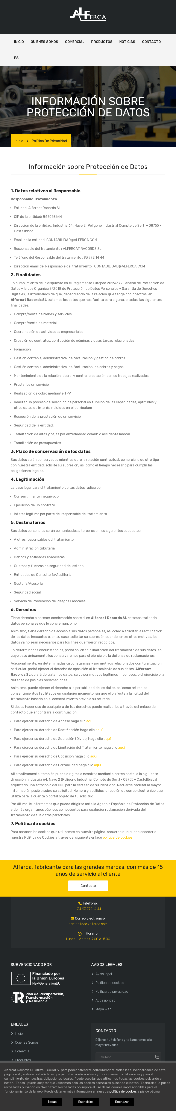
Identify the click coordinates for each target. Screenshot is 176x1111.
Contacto (88, 886)
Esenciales (86, 1102)
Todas (52, 1102)
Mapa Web (103, 1009)
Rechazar (122, 1102)
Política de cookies (110, 983)
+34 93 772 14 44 (88, 909)
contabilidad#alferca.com (88, 924)
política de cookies (117, 837)
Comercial (22, 1051)
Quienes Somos (27, 1042)
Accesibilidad (105, 1000)
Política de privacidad (112, 992)
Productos (23, 1060)
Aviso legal (104, 974)
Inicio (19, 141)
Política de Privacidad (49, 141)
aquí (89, 721)
